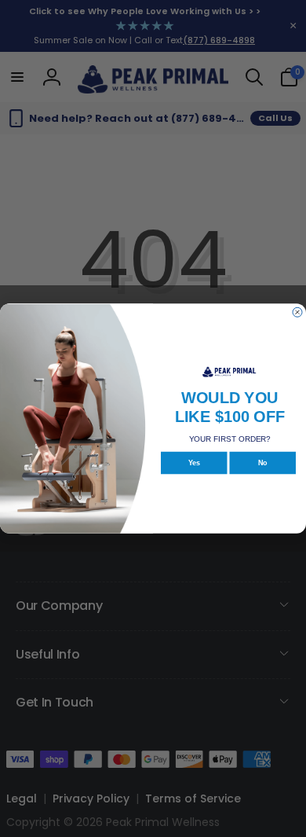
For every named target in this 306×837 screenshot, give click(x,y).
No (263, 463)
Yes (194, 463)
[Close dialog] (297, 312)
